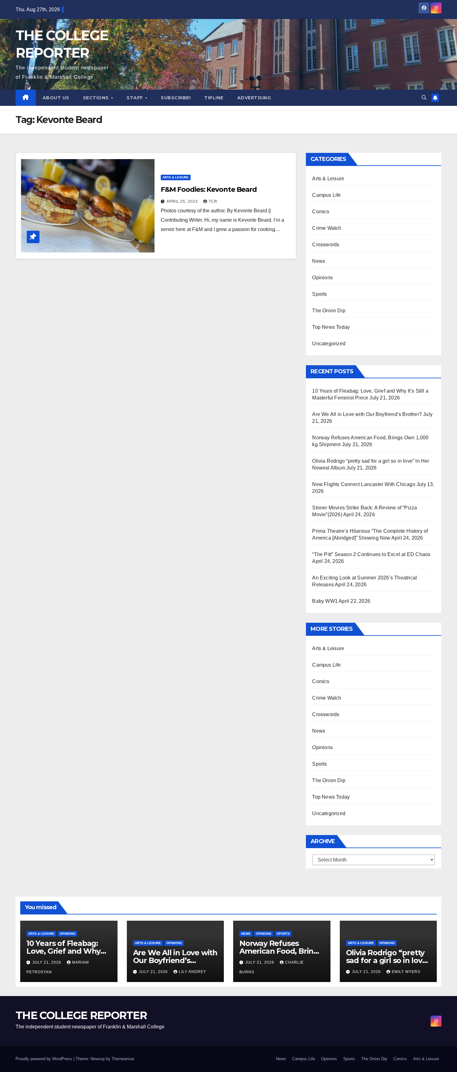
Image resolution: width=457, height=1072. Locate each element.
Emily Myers (406, 972)
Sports (319, 294)
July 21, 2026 (47, 962)
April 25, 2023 (183, 201)
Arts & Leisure (176, 177)
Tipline (214, 98)
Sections (96, 98)
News (318, 261)
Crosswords (325, 244)
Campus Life (326, 195)
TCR (213, 201)
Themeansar (123, 1058)
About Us (56, 98)
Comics (320, 211)
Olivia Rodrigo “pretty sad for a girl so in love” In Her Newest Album (388, 960)
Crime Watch (326, 228)
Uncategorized (328, 343)
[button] (424, 97)
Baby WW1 (325, 601)
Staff (135, 98)
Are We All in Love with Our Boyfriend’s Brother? (367, 414)
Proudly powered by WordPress (44, 1058)
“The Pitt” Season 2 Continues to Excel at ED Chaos (371, 554)
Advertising (254, 98)
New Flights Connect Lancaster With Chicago (363, 484)
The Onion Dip (328, 310)
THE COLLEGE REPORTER (81, 1015)
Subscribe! (176, 98)
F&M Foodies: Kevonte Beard (209, 189)
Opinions (322, 277)
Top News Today (331, 327)
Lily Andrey (192, 972)
